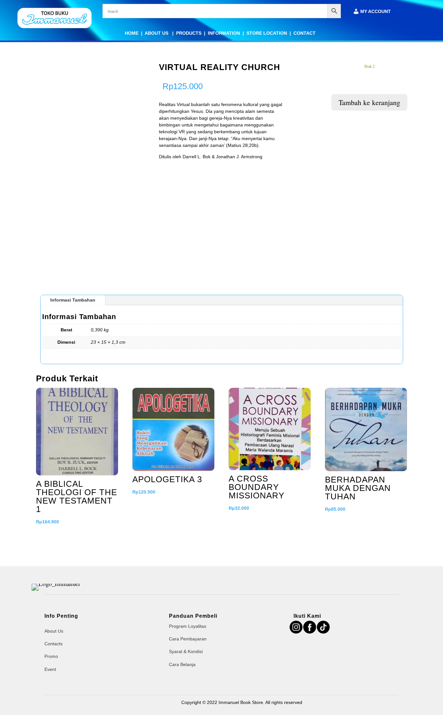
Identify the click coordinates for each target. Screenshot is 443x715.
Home (131, 33)
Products (188, 33)
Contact (304, 33)
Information (224, 33)
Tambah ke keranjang (369, 102)
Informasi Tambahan (72, 300)
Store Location (266, 33)
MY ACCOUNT (375, 11)
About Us (157, 33)
